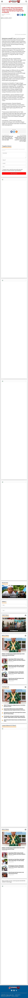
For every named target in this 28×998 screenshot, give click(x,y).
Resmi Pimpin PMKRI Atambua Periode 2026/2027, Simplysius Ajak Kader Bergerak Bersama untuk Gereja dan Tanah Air (16, 660)
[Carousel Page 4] (15, 596)
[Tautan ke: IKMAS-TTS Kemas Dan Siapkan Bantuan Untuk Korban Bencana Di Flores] (14, 645)
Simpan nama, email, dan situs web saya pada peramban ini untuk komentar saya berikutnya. (12, 170)
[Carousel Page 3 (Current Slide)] (14, 596)
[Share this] (18, 15)
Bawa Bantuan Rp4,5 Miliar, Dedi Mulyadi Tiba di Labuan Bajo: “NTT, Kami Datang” (13, 594)
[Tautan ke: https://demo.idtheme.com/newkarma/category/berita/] (25, 829)
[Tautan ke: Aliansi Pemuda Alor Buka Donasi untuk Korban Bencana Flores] (4, 680)
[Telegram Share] (22, 15)
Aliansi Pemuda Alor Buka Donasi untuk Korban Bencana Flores (16, 679)
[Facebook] (11, 132)
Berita (3, 15)
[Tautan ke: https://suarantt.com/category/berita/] (25, 615)
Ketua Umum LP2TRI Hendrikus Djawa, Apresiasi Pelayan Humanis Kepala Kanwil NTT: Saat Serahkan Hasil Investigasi (20, 138)
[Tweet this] (20, 15)
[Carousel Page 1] (11, 596)
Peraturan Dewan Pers (5, 996)
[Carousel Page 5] (17, 596)
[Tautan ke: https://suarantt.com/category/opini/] (25, 687)
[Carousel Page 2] (12, 596)
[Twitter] (14, 132)
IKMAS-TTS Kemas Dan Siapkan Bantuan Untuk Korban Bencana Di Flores (13, 654)
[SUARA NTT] (14, 1)
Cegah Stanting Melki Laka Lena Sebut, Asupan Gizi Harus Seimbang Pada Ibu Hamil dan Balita (7, 137)
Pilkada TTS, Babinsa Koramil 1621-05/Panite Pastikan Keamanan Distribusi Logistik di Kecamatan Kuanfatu (13, 626)
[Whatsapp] (25, 15)
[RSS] (16, 132)
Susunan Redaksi (14, 996)
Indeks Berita (17, 994)
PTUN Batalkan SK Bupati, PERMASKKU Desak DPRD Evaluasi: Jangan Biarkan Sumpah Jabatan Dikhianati (16, 673)
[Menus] (2, 1)
